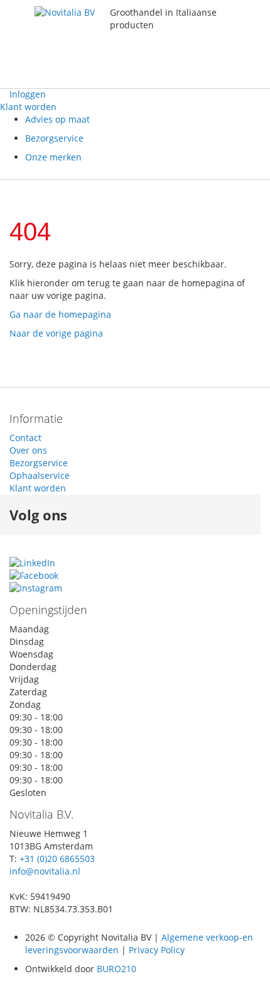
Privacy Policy (155, 950)
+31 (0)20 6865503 (57, 859)
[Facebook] (33, 575)
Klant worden (28, 107)
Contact (25, 438)
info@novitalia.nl (44, 871)
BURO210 (116, 969)
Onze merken (53, 157)
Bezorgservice (54, 138)
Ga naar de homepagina (60, 314)
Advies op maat (57, 119)
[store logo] (72, 44)
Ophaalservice (39, 475)
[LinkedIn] (32, 563)
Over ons (28, 450)
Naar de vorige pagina (56, 333)
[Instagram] (35, 588)
